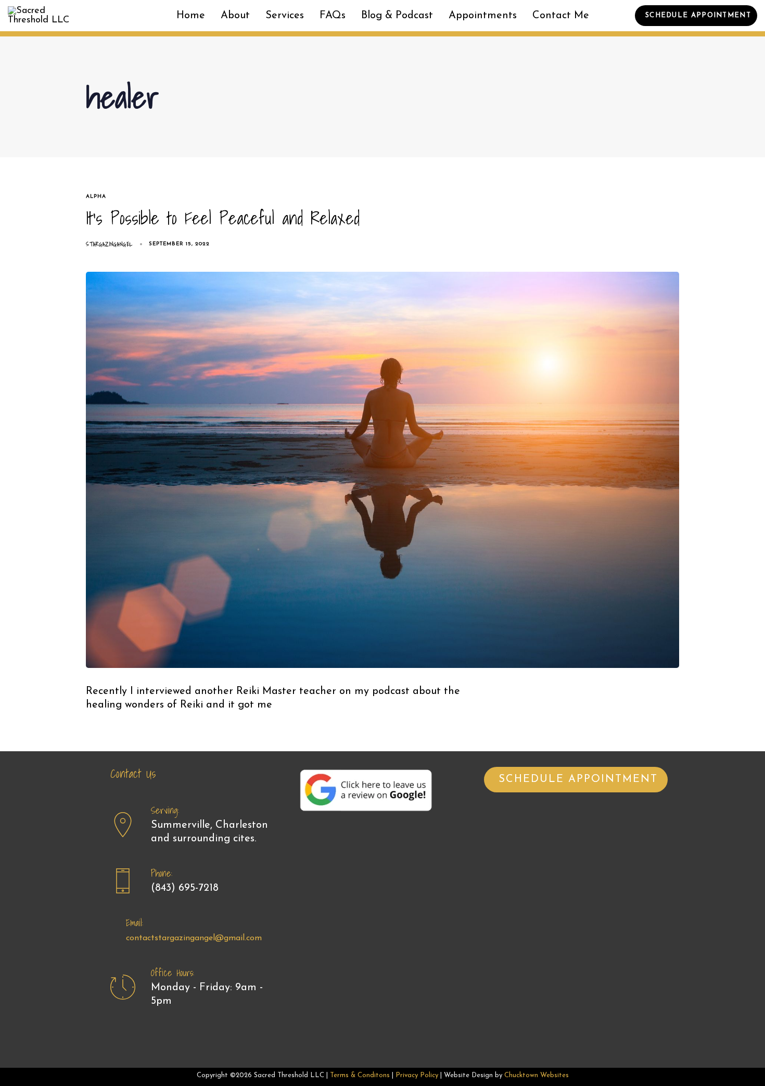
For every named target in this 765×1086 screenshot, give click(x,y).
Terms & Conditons (360, 1075)
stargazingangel (109, 244)
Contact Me (560, 15)
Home (190, 15)
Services (284, 15)
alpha (96, 196)
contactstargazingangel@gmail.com (194, 938)
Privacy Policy (417, 1075)
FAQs (333, 15)
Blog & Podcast (397, 15)
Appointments (483, 15)
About (235, 15)
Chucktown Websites (536, 1075)
